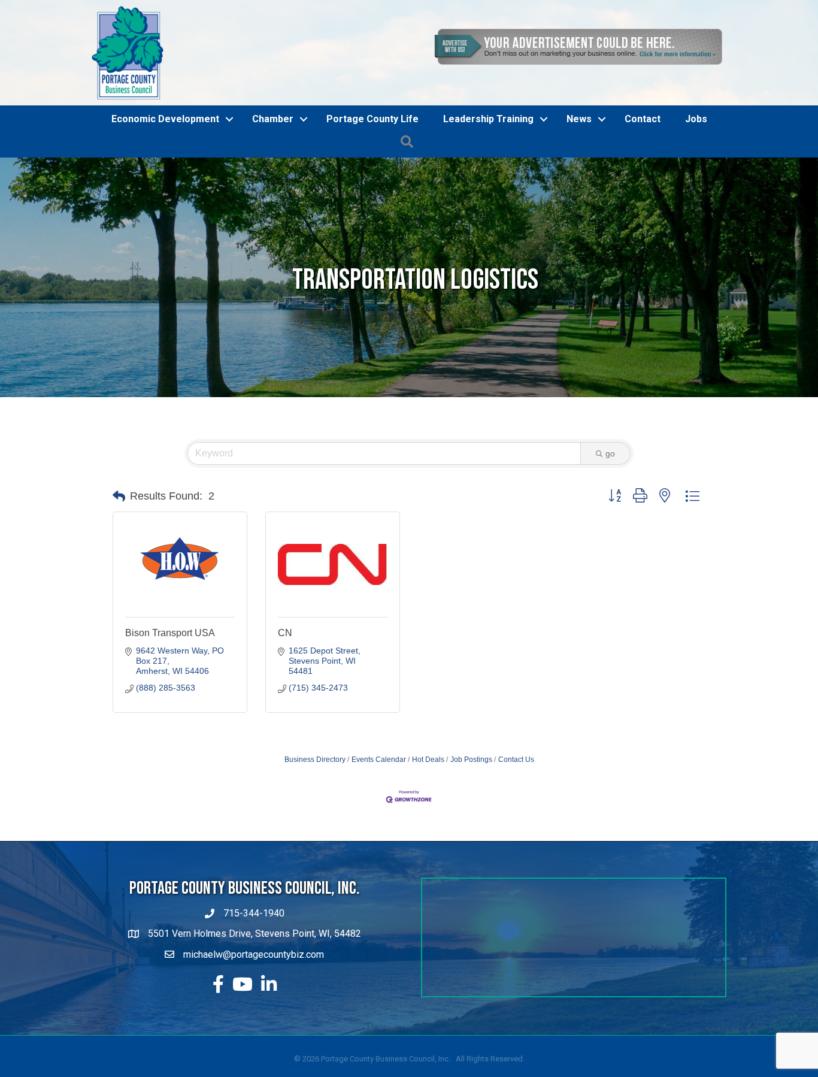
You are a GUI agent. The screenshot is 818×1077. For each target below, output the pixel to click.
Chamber (272, 119)
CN (285, 633)
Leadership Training (488, 119)
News (579, 119)
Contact (643, 119)
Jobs (696, 119)
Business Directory (315, 759)
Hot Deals (428, 759)
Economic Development (165, 119)
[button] (119, 496)
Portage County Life (372, 119)
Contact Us (516, 759)
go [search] (610, 453)
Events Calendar (379, 759)
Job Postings (471, 759)
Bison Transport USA (170, 633)
